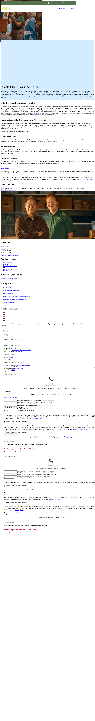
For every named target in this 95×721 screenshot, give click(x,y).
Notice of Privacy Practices (80, 429)
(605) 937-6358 (5, 246)
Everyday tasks (15, 366)
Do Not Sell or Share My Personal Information (16, 296)
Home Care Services (23, 8)
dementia (37, 114)
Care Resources (7, 270)
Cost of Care (42, 8)
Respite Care (5, 168)
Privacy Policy (7, 287)
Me (10, 359)
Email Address (21, 405)
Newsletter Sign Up (8, 269)
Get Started (71, 8)
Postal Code (20, 409)
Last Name (20, 402)
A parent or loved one (14, 357)
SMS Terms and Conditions (11, 290)
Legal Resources (8, 293)
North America (12, 278)
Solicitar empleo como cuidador (22, 350)
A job (14, 348)
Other (13, 370)
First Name (20, 400)
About (50, 8)
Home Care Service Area (10, 266)
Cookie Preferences (8, 302)
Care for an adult (19, 351)
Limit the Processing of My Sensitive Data (15, 299)
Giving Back (6, 267)
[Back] (5, 334)
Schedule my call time (10, 397)
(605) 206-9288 (87, 179)
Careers (34, 8)
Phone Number (21, 404)
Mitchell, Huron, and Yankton (65, 2)
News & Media (7, 262)
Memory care (19, 368)
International (4, 278)
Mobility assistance (24, 365)
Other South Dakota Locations (9, 255)
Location (18, 410)
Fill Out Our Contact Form (8, 190)
